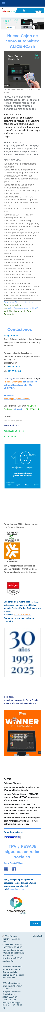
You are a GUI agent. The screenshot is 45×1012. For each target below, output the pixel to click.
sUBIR (35, 923)
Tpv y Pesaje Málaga (13, 863)
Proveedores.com (16, 889)
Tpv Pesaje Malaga (11, 379)
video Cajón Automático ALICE (22, 308)
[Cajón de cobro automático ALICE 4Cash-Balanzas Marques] (22, 69)
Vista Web (37, 936)
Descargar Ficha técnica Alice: (19, 302)
